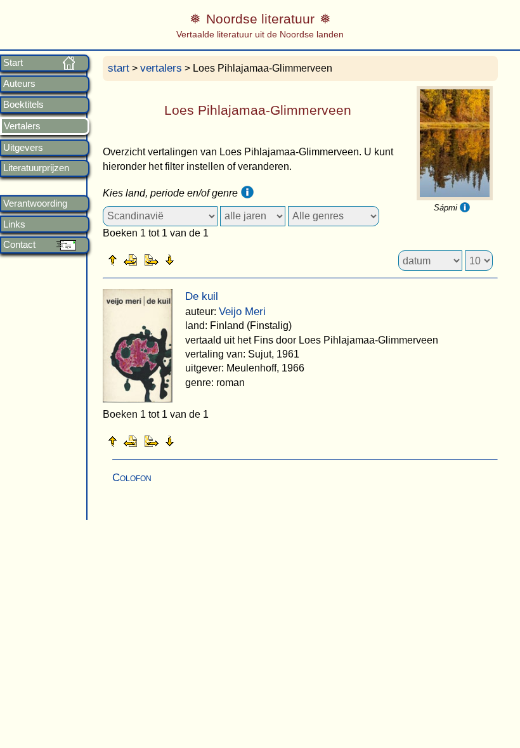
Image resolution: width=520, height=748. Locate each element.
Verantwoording (35, 203)
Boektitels (23, 105)
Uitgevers (23, 148)
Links (14, 224)
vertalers (161, 68)
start (118, 68)
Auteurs (19, 84)
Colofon (132, 478)
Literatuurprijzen (36, 168)
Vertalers (22, 126)
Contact (19, 245)
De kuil (201, 296)
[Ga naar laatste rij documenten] (201, 259)
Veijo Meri (242, 312)
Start (13, 63)
